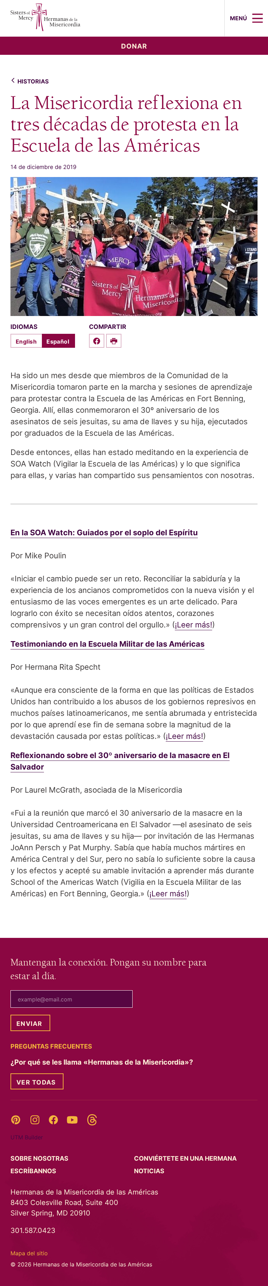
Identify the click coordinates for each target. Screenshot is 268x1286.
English (26, 341)
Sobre (40, 1158)
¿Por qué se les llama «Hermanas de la (102, 1062)
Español (57, 341)
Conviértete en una (186, 1158)
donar (134, 46)
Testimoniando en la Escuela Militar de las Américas (107, 643)
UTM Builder (26, 1137)
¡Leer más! (193, 624)
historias (33, 81)
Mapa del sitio (29, 1253)
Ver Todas (36, 1082)
